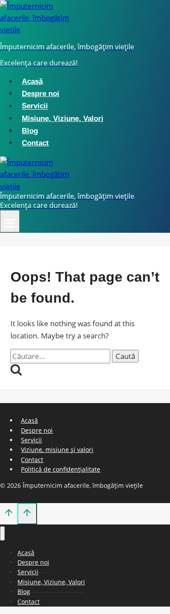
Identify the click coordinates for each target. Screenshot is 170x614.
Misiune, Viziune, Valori (62, 118)
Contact (35, 143)
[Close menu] (2, 533)
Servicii (35, 106)
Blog (30, 131)
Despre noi (40, 94)
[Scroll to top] (8, 514)
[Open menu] (10, 221)
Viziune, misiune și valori (57, 449)
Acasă (32, 81)
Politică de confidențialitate (60, 469)
